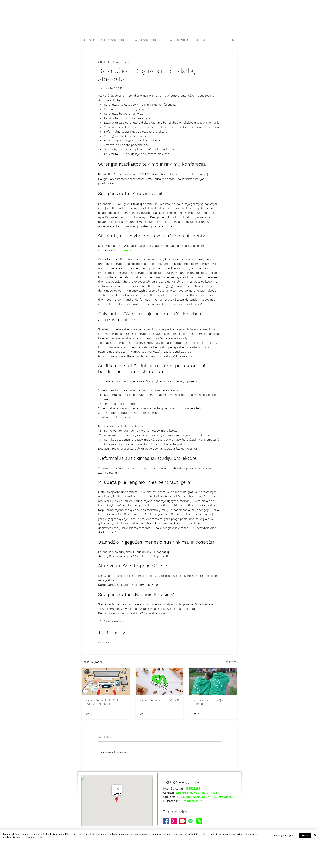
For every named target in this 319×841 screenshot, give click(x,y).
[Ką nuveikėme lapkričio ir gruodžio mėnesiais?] (106, 681)
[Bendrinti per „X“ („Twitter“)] (107, 632)
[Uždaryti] (315, 835)
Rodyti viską (231, 661)
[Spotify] (190, 821)
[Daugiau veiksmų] (219, 62)
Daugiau (199, 39)
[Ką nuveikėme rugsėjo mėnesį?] (213, 681)
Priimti (305, 835)
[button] (233, 39)
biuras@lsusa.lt (190, 801)
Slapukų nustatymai (283, 835)
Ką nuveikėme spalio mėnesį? (159, 700)
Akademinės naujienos (114, 39)
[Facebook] (166, 821)
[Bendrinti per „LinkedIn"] (115, 632)
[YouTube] (182, 821)
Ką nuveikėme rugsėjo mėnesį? (208, 702)
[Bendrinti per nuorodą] (124, 632)
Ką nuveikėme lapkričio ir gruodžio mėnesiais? (102, 702)
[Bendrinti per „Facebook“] (99, 632)
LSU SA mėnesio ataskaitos (113, 621)
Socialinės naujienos (147, 39)
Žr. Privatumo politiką (32, 837)
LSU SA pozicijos (177, 39)
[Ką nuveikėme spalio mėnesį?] (160, 681)
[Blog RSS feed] (199, 821)
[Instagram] (174, 821)
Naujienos (87, 39)
